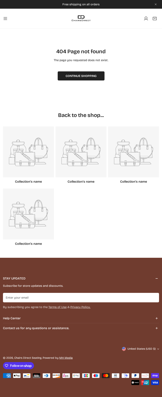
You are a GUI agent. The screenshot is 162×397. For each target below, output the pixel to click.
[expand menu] (5, 18)
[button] (154, 18)
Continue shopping (81, 76)
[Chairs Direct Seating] (81, 18)
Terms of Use (57, 307)
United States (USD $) (141, 348)
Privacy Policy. (80, 307)
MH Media (66, 358)
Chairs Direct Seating (27, 358)
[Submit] (154, 297)
